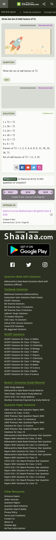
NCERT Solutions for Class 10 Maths (21, 364)
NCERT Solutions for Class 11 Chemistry (23, 358)
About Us (8, 522)
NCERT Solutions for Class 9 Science (21, 374)
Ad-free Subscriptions (14, 528)
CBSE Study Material (14, 387)
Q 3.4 (28, 192)
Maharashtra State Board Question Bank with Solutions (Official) (26, 283)
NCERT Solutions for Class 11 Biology (22, 361)
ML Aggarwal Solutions (15, 329)
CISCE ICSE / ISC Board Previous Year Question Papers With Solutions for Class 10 (26, 482)
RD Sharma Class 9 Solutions (18, 310)
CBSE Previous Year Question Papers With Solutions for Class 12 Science (24, 424)
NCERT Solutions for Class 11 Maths (21, 351)
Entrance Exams (12, 496)
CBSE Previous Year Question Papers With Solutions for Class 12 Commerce (24, 417)
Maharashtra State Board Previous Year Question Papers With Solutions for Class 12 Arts (27, 437)
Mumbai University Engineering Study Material (27, 400)
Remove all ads (45, 25)
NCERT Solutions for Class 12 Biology (22, 348)
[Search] (52, 4)
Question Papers (12, 502)
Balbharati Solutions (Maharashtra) (21, 294)
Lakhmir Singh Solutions (16, 313)
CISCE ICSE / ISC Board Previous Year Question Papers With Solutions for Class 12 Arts (26, 462)
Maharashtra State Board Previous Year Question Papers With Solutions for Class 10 (27, 456)
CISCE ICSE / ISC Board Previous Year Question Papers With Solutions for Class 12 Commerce (26, 469)
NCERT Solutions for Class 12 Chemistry (23, 345)
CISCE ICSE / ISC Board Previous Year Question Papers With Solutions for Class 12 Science (26, 475)
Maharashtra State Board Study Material (23, 390)
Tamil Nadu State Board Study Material (23, 393)
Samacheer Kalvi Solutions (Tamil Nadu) (23, 297)
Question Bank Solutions (16, 506)
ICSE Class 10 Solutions (15, 319)
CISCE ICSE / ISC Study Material (19, 396)
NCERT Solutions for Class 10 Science (22, 367)
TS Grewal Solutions (13, 316)
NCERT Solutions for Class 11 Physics (22, 355)
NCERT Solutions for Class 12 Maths (21, 339)
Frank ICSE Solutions (14, 326)
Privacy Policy (10, 512)
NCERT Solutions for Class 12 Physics (22, 342)
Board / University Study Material (24, 382)
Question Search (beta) (15, 509)
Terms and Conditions (14, 515)
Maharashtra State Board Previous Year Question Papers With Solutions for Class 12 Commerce (27, 443)
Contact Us (9, 518)
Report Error (11, 179)
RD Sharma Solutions (14, 303)
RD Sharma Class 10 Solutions (18, 307)
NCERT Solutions (12, 300)
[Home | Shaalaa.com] (19, 4)
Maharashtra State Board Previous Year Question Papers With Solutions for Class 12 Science (27, 449)
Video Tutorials (11, 499)
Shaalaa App (10, 525)
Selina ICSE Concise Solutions (18, 323)
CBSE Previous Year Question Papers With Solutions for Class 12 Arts (24, 411)
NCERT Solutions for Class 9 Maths (20, 371)
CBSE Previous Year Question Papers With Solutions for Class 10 (24, 430)
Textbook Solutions (16, 289)
